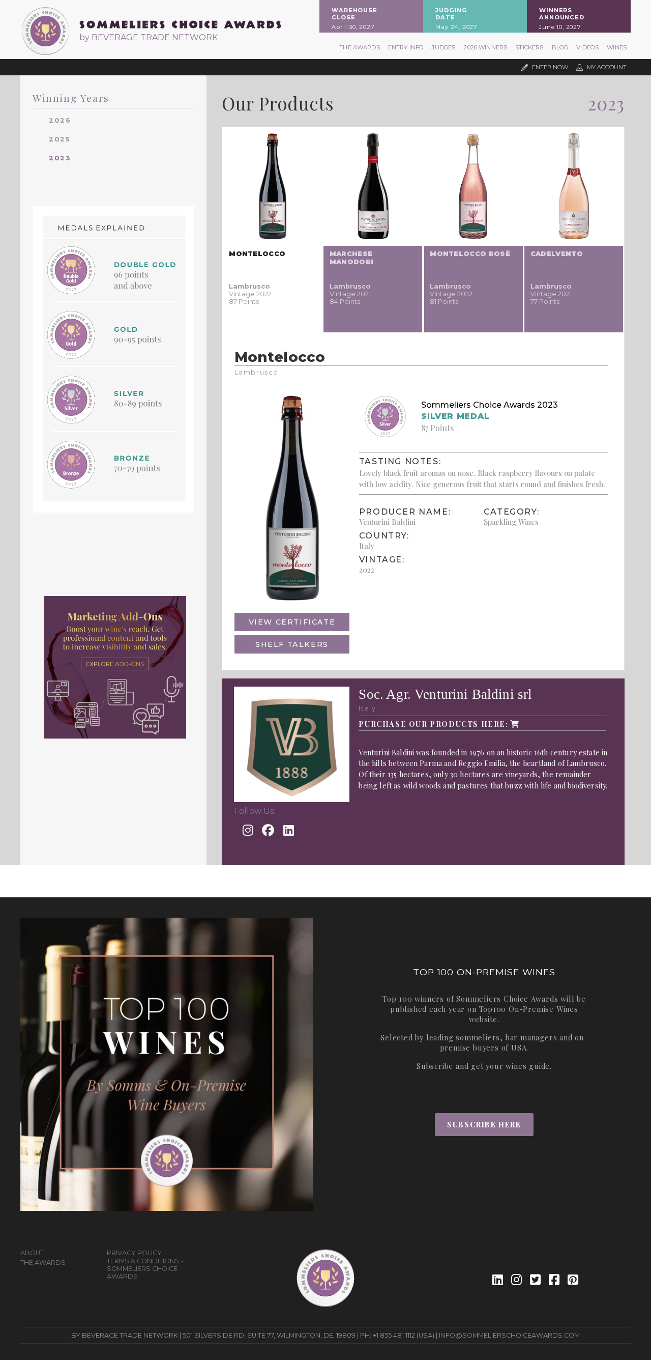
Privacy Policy (134, 1253)
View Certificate (292, 622)
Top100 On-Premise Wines (528, 1009)
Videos (587, 47)
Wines (617, 47)
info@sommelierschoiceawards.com (509, 1335)
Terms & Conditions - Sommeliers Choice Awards (145, 1268)
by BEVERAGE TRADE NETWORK (148, 37)
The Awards (359, 47)
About (32, 1253)
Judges (443, 47)
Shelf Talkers (292, 644)
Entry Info (406, 47)
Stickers (529, 47)
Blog (560, 47)
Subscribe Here (484, 1124)
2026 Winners (485, 47)
